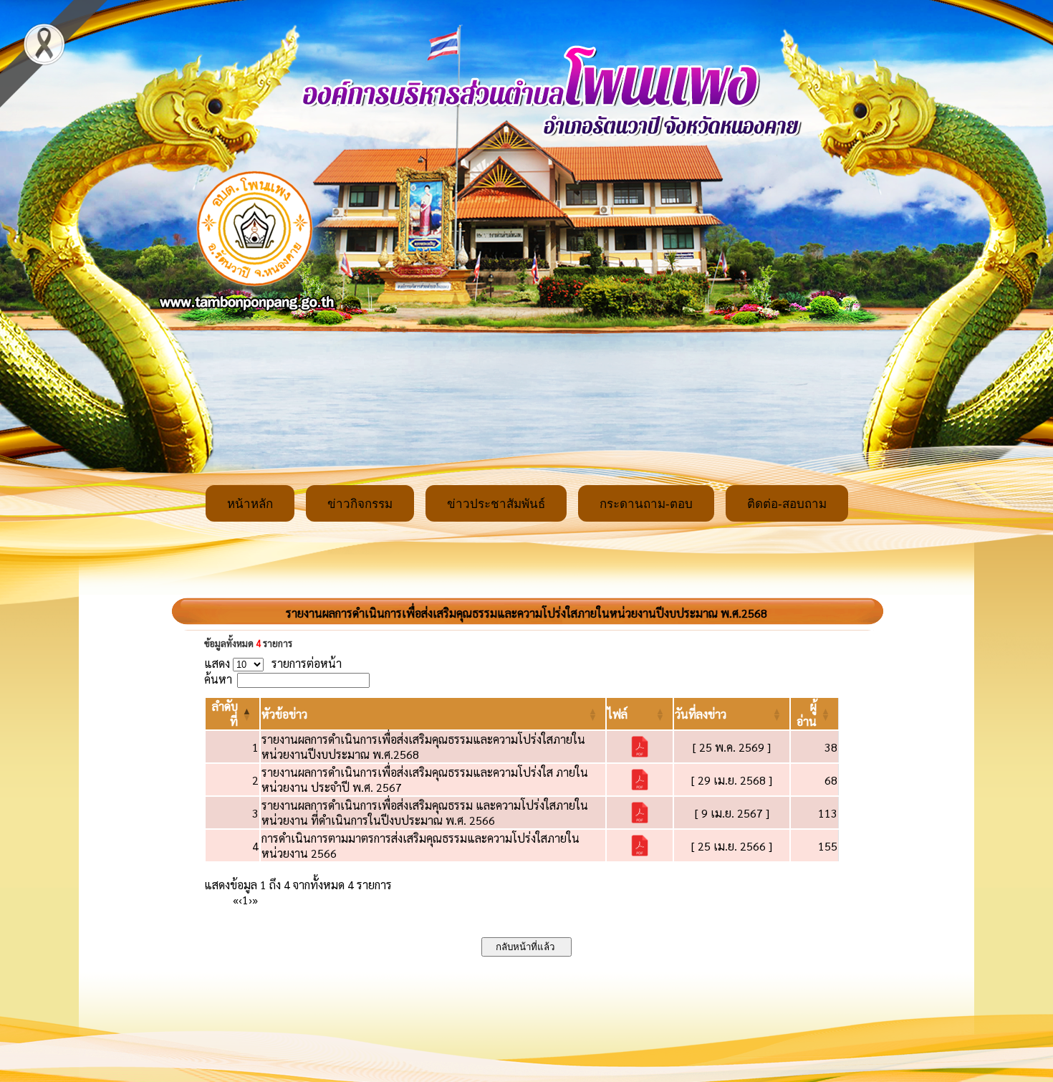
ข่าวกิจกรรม (360, 504)
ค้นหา (218, 678)
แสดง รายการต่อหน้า (273, 663)
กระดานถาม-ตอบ (646, 504)
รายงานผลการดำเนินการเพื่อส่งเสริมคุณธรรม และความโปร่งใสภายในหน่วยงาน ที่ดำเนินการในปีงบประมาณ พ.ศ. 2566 (424, 813)
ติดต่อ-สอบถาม (787, 504)
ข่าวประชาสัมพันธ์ (496, 504)
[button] (284, 714)
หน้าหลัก (250, 504)
